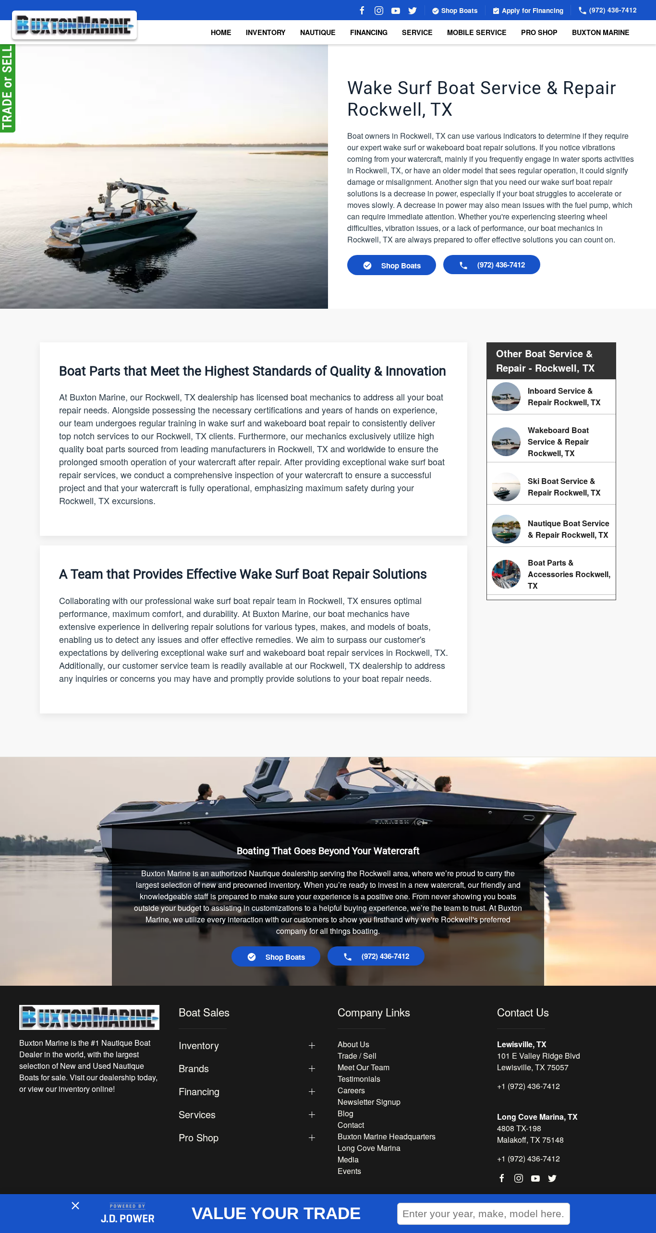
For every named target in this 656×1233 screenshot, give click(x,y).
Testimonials (359, 1078)
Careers (351, 1090)
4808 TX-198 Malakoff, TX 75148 (530, 1134)
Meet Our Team (363, 1067)
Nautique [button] (318, 32)
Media (348, 1159)
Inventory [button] (266, 32)
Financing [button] (199, 1091)
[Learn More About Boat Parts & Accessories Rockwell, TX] (551, 574)
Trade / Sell (357, 1055)
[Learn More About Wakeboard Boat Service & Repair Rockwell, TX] (551, 442)
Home (221, 32)
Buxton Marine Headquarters (387, 1136)
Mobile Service (477, 32)
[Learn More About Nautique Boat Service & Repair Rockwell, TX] (551, 529)
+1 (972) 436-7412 (528, 1085)
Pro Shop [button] (539, 32)
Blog (345, 1113)
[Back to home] (74, 25)
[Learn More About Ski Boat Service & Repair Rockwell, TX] (551, 487)
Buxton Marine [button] (601, 32)
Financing (369, 32)
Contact (351, 1124)
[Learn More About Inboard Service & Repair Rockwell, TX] (551, 396)
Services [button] (197, 1114)
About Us (353, 1044)
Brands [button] (194, 1068)
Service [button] (417, 32)
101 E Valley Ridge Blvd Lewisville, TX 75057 (538, 1061)
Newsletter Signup (369, 1101)
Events (349, 1170)
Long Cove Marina (369, 1147)
